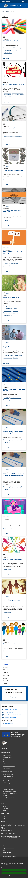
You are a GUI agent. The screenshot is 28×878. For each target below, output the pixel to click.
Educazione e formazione (8, 789)
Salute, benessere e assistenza (10, 797)
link (1, 867)
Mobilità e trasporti (7, 783)
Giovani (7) (5, 672)
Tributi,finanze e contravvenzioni (10, 793)
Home (3, 11)
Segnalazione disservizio (8, 848)
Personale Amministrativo (9, 766)
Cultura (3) (5, 670)
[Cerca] (25, 6)
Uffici (4, 759)
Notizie (7, 36)
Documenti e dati (7, 768)
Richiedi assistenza (7, 852)
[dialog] (14, 867)
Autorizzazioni (6, 800)
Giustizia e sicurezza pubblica (9, 791)
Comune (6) (5, 667)
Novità (7, 11)
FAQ (4, 850)
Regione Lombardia (6, 1)
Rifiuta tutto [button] (14, 873)
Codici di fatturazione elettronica (8, 833)
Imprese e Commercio (8, 778)
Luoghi (4, 816)
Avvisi (4, 810)
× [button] (26, 858)
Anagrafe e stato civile (8, 774)
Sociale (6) (5, 681)
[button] (14, 875)
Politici (4, 764)
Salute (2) (5, 678)
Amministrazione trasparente (9, 856)
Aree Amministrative (7, 757)
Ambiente (5, 795)
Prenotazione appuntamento (9, 846)
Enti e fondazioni (6, 762)
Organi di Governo (7, 755)
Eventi (4, 818)
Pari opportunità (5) (7, 675)
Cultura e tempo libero (8, 776)
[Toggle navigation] (2, 5)
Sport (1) (5, 683)
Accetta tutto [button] (14, 870)
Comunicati (5, 808)
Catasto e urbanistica (7, 781)
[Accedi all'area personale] (23, 1)
